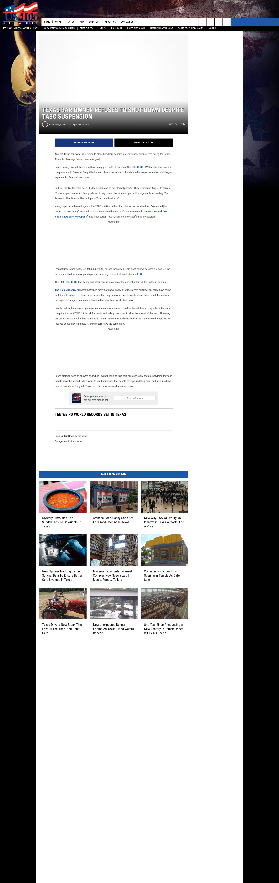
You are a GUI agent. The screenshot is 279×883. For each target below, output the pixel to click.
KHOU (140, 274)
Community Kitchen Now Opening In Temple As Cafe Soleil (162, 575)
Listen (70, 21)
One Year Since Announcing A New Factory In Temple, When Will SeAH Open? (163, 629)
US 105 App (116, 28)
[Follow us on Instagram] (210, 22)
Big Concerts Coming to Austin (59, 28)
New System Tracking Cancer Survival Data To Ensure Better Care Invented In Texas (62, 575)
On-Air (58, 21)
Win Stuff (94, 21)
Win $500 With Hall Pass (26, 28)
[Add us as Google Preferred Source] (194, 22)
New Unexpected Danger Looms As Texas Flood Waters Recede (113, 629)
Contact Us (127, 21)
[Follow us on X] (227, 22)
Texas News (81, 436)
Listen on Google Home (161, 28)
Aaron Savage (55, 124)
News (71, 436)
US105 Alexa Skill (136, 28)
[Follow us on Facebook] (202, 22)
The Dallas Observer (66, 290)
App (82, 21)
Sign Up (212, 28)
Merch (103, 28)
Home (47, 21)
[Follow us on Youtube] (218, 22)
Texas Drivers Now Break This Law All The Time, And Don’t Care (62, 629)
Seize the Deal (87, 28)
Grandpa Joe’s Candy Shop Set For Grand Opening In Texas (113, 520)
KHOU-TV (142, 167)
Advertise (110, 21)
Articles (72, 441)
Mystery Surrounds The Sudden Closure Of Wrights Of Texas (62, 522)
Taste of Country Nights (190, 28)
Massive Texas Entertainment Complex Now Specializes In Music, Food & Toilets (112, 575)
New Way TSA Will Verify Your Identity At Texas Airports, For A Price (164, 522)
